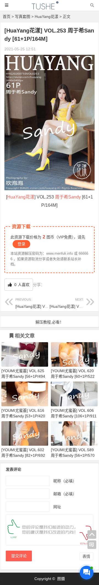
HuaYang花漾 (46, 16)
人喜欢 (21, 284)
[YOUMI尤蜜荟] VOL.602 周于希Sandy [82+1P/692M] (23, 455)
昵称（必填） (64, 481)
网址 (57, 507)
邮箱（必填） (64, 494)
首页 (6, 16)
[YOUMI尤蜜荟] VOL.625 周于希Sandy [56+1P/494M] (23, 376)
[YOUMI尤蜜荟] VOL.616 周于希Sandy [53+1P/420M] (23, 416)
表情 (86, 556)
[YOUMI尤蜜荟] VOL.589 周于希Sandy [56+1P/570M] (73, 455)
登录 (21, 244)
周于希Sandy (68, 197)
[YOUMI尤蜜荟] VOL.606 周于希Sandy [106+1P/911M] (74, 416)
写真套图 (22, 16)
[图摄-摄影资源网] (49, 7)
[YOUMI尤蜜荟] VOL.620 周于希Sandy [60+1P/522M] (73, 376)
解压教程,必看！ (49, 322)
